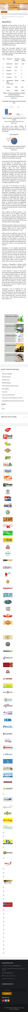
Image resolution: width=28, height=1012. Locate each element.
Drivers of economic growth (8, 394)
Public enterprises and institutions (10, 385)
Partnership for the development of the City (12, 397)
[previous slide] (24, 417)
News (3, 408)
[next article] (24, 12)
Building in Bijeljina (6, 382)
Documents (4, 391)
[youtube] (3, 1000)
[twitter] (6, 1000)
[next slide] (26, 417)
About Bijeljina (5, 388)
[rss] (8, 1000)
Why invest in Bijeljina (7, 373)
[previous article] (26, 12)
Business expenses (6, 376)
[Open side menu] (1, 1)
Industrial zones (6, 379)
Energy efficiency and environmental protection (13, 400)
